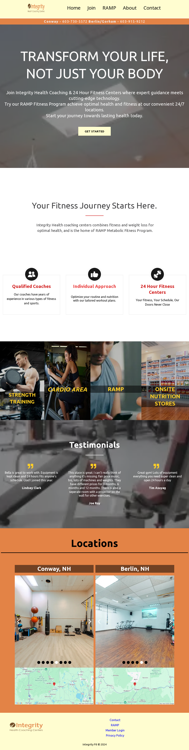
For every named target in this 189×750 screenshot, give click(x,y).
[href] (54, 686)
